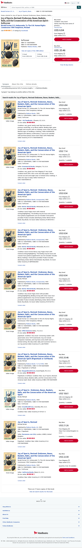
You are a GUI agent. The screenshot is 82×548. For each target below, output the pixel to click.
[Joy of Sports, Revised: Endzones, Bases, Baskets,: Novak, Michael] (10, 371)
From (27, 55)
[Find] (79, 7)
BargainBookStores (29, 371)
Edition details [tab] (31, 84)
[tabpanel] (26, 90)
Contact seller (21, 141)
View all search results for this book (41, 491)
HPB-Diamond (27, 331)
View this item (58, 27)
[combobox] (43, 7)
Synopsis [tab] (5, 84)
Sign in (73, 3)
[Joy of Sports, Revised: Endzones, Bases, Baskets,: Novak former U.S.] (10, 329)
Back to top (41, 501)
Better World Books (29, 206)
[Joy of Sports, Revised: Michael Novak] (10, 439)
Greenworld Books (28, 166)
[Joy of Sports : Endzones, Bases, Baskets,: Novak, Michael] (10, 407)
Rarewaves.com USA (29, 434)
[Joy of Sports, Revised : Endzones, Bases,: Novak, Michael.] (10, 207)
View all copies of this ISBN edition (33, 51)
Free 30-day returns (66, 65)
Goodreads (24, 30)
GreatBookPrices (28, 407)
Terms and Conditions (68, 537)
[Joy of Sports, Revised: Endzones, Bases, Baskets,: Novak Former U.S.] (10, 119)
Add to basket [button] (66, 39)
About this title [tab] (17, 84)
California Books (28, 472)
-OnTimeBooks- (27, 120)
